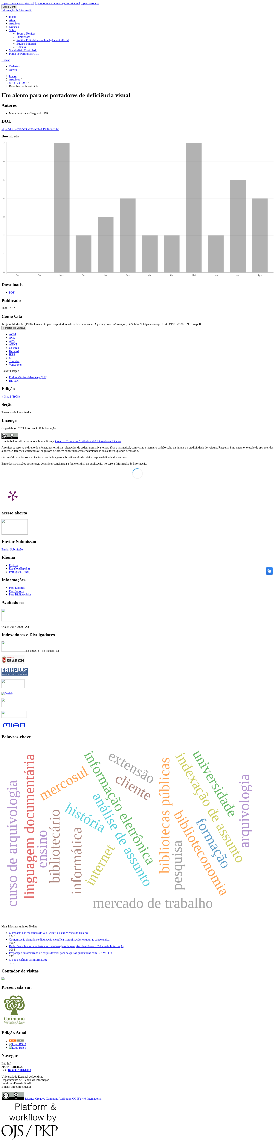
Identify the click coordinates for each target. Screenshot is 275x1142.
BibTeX (14, 380)
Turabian (14, 361)
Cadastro (14, 66)
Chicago (14, 347)
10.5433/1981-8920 (19, 1070)
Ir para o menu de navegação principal (57, 3)
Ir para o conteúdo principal (17, 3)
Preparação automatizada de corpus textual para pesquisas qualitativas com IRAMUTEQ (61, 953)
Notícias (14, 26)
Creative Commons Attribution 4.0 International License (88, 441)
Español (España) (19, 568)
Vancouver (15, 364)
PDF (12, 292)
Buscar (5, 60)
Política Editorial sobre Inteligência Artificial (42, 40)
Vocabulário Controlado (23, 50)
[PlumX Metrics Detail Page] (12, 495)
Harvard (14, 351)
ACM (12, 334)
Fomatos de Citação (14, 327)
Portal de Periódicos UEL (24, 53)
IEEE (12, 354)
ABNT (13, 344)
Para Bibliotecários (20, 594)
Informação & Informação (16, 10)
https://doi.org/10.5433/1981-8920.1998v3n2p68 (30, 129)
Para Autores (16, 591)
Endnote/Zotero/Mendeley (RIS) (28, 377)
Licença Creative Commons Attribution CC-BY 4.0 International (63, 1098)
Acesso (13, 69)
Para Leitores (17, 587)
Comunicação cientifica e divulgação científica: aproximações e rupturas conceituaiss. (59, 939)
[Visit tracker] (2, 979)
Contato (21, 47)
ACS (12, 337)
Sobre (12, 30)
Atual (12, 20)
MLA (12, 357)
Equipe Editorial (26, 43)
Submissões (23, 36)
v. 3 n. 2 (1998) (18, 82)
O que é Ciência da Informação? (28, 959)
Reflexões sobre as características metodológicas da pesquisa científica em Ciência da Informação (66, 946)
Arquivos (14, 23)
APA (12, 341)
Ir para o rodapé (90, 3)
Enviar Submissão (12, 549)
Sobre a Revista (25, 33)
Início (12, 16)
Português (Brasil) (19, 571)
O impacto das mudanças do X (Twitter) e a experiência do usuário (48, 932)
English (13, 565)
